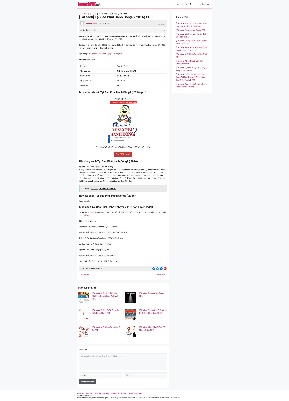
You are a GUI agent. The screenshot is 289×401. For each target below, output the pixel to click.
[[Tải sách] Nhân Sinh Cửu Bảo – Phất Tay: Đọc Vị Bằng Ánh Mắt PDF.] (83, 301)
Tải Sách (188, 4)
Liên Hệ (89, 393)
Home (178, 4)
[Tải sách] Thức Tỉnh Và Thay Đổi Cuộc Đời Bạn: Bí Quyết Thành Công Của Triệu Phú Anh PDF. (191, 77)
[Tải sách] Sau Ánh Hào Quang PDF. (190, 30)
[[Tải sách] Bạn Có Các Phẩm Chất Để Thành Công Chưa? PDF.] (130, 318)
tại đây (86, 215)
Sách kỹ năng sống (90, 14)
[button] (123, 154)
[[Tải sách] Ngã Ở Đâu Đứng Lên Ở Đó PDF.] (83, 335)
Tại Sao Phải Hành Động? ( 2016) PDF (107, 54)
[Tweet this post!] (157, 269)
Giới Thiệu (80, 393)
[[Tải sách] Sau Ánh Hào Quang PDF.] (130, 301)
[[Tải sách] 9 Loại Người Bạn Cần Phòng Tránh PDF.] (130, 335)
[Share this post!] (153, 269)
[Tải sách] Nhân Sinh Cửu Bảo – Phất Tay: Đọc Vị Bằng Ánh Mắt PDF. (105, 296)
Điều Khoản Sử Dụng (119, 393)
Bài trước (85, 275)
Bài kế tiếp (160, 275)
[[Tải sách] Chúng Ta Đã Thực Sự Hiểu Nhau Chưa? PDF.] (83, 318)
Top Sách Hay (204, 4)
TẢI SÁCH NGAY (123, 154)
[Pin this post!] (165, 269)
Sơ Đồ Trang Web (135, 393)
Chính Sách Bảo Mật (101, 393)
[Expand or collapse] (164, 30)
